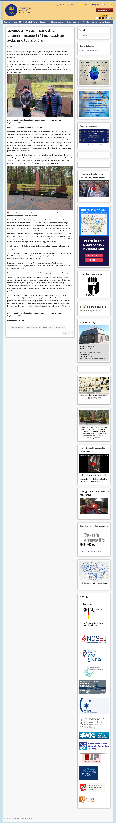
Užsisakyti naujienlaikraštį (88, 50)
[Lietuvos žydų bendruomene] (27, 15)
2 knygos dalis (96, 551)
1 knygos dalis (84, 551)
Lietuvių (85, 5)
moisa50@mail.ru (20, 123)
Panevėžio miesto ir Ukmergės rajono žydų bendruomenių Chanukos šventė (36, 327)
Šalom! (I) (67, 333)
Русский (108, 5)
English (96, 5)
